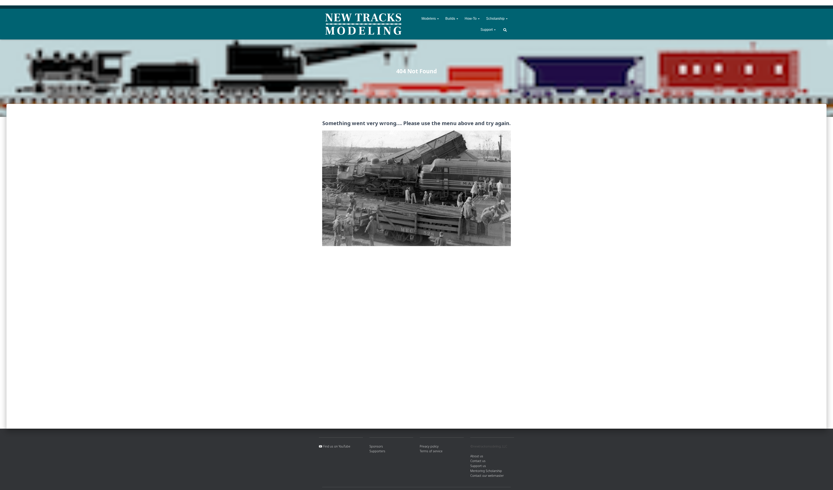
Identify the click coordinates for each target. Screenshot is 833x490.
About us (476, 456)
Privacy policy (429, 446)
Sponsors (376, 446)
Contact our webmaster (487, 476)
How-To (471, 18)
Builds (450, 18)
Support (487, 29)
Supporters (377, 451)
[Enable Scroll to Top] (824, 481)
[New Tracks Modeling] (363, 24)
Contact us (477, 461)
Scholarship (495, 18)
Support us (478, 466)
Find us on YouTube (336, 446)
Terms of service (431, 451)
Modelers (429, 18)
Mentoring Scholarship (486, 471)
